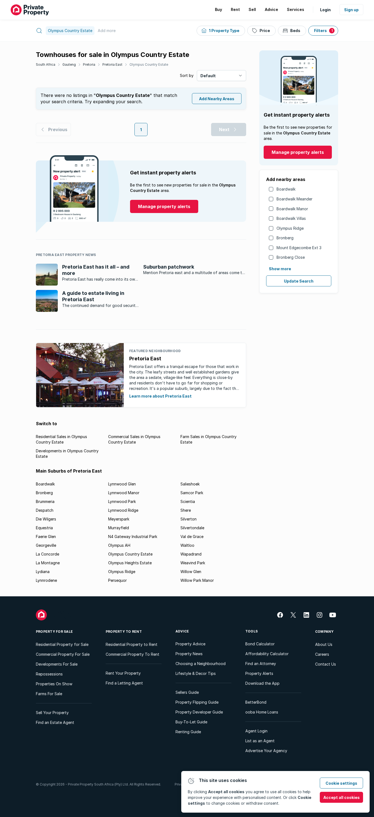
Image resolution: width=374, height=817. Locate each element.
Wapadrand (191, 554)
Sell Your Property (52, 712)
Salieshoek (190, 484)
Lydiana (43, 571)
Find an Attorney (260, 663)
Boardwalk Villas (291, 218)
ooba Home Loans (261, 712)
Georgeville (46, 545)
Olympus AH (119, 545)
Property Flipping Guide (197, 702)
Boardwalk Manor (292, 208)
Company (324, 631)
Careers (322, 654)
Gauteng (69, 64)
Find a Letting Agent (124, 683)
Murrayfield (118, 527)
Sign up (351, 9)
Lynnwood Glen (122, 484)
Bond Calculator (260, 643)
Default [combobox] (208, 75)
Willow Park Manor (197, 580)
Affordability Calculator (267, 653)
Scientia (187, 501)
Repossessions (49, 674)
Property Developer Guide (199, 712)
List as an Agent (260, 740)
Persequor (117, 580)
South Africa (45, 64)
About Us (323, 644)
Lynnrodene (46, 580)
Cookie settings (341, 783)
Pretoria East (112, 64)
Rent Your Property (123, 673)
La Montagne (48, 562)
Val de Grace (191, 536)
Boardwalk (286, 189)
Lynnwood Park (122, 501)
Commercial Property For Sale (63, 654)
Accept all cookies (341, 797)
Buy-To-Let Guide (191, 722)
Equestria (44, 527)
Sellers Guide (187, 692)
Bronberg (285, 237)
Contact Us (325, 664)
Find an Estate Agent (55, 722)
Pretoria (89, 64)
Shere (185, 510)
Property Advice (190, 643)
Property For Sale (54, 631)
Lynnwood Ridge (123, 510)
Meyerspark (118, 519)
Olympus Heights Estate (130, 562)
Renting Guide (188, 731)
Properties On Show (54, 683)
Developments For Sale (56, 664)
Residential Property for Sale (62, 644)
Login (325, 9)
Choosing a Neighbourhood (201, 663)
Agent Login (256, 731)
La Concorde (47, 554)
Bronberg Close (291, 257)
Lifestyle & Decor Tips (196, 673)
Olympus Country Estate (149, 64)
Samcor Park (191, 492)
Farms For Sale (49, 693)
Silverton (188, 519)
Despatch (44, 510)
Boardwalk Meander (294, 199)
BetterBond (255, 702)
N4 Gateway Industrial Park (132, 536)
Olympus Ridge (290, 228)
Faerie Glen (46, 536)
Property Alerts (259, 673)
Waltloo (187, 545)
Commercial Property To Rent (132, 654)
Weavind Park (192, 562)
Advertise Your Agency (266, 750)
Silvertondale (192, 527)
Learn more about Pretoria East (160, 396)
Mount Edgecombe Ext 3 (299, 247)
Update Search (298, 281)
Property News (189, 653)
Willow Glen (190, 571)
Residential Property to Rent (131, 644)
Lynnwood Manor (123, 492)
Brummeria (45, 501)
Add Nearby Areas (216, 98)
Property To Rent (124, 631)
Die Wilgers (46, 519)
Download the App (262, 683)
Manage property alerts (298, 152)
